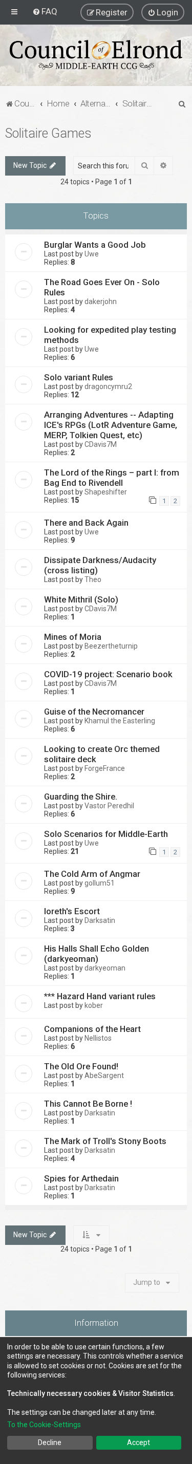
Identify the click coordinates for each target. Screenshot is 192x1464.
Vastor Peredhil (109, 806)
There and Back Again (86, 523)
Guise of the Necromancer (94, 711)
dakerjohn (100, 301)
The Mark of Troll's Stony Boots (105, 1141)
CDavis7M (100, 444)
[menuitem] (45, 11)
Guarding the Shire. (80, 796)
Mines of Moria (72, 637)
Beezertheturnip (111, 646)
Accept (138, 1442)
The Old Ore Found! (81, 1066)
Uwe (91, 254)
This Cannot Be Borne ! (88, 1104)
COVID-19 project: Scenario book (108, 674)
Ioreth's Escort (72, 911)
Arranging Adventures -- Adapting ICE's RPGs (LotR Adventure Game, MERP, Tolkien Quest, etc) (110, 425)
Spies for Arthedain (81, 1178)
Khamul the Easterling (119, 721)
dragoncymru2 (108, 386)
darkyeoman (104, 968)
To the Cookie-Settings (44, 1424)
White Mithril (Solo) (81, 599)
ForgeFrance (104, 768)
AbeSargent (104, 1075)
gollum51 (99, 883)
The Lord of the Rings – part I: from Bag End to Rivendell (111, 477)
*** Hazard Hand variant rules (100, 996)
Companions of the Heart (92, 1029)
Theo (92, 579)
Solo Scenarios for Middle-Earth (106, 834)
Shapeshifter (105, 492)
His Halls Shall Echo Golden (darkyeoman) (96, 953)
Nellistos (98, 1038)
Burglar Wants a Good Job (95, 245)
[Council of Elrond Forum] (96, 55)
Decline (49, 1442)
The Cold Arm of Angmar (92, 874)
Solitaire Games (48, 133)
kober (93, 1005)
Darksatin (99, 920)
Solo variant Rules (78, 377)
